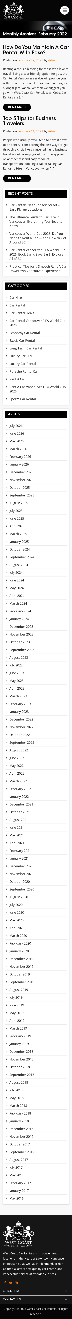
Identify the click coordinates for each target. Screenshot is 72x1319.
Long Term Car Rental (25, 348)
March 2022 (18, 781)
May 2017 (16, 1175)
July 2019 (16, 997)
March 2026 (18, 449)
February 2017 (20, 1183)
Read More (17, 107)
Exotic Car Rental (22, 340)
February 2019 (20, 1036)
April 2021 (16, 843)
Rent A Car (17, 379)
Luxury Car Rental (22, 364)
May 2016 (16, 1198)
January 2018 (19, 1121)
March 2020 (18, 935)
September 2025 (21, 495)
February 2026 (20, 456)
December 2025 (21, 472)
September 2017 (21, 1152)
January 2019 (19, 1044)
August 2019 (18, 990)
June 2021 (16, 827)
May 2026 (16, 441)
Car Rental (17, 305)
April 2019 (16, 1020)
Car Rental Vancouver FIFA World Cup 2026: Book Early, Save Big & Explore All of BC (37, 254)
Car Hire (15, 297)
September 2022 (21, 742)
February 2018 (20, 1113)
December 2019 (21, 959)
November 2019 (21, 966)
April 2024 (16, 596)
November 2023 (21, 634)
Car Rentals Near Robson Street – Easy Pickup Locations (34, 207)
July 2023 (16, 665)
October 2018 (19, 1067)
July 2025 (16, 511)
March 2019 (18, 1028)
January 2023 (19, 711)
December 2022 (21, 719)
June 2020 (16, 912)
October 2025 (19, 487)
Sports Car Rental (22, 399)
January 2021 (19, 858)
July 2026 (16, 426)
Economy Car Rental (24, 333)
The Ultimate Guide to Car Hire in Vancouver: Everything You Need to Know (36, 221)
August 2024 (18, 565)
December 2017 (21, 1129)
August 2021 (18, 820)
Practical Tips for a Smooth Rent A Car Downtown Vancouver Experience (38, 268)
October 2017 (19, 1144)
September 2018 (21, 1075)
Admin (52, 60)
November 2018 (21, 1059)
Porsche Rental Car (23, 371)
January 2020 (19, 951)
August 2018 (18, 1082)
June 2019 (16, 1005)
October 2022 (19, 735)
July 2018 (16, 1090)
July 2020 (16, 905)
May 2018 (16, 1098)
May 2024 (16, 588)
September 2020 (21, 889)
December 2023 (21, 626)
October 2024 (19, 549)
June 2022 (16, 758)
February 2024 (20, 611)
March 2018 (18, 1105)
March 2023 (18, 696)
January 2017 (19, 1190)
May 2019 (16, 1013)
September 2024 (21, 557)
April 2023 (16, 688)
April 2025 (16, 526)
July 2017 (16, 1167)
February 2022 (20, 789)
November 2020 (21, 874)
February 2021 (20, 850)
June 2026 (16, 433)
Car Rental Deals (21, 313)
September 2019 (21, 982)
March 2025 (18, 534)
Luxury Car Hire (21, 356)
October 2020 (19, 881)
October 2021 (19, 812)
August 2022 (18, 750)
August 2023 (18, 657)
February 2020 (20, 943)
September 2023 (21, 650)
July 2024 (16, 572)
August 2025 (18, 503)
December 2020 (21, 866)
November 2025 (21, 480)
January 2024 (19, 619)
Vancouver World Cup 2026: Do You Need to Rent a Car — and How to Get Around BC (37, 237)
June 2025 (16, 518)
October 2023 (19, 642)
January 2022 (19, 796)
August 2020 (18, 897)
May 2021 (16, 835)
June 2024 (16, 580)
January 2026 (19, 464)
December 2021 (21, 804)
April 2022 (16, 773)
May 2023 (16, 681)
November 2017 (21, 1136)
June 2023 (16, 673)
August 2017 (18, 1160)
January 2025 (19, 541)
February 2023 (20, 704)
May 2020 (16, 920)
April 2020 (16, 928)
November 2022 (21, 727)
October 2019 (19, 974)
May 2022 (16, 766)
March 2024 (18, 603)
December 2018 (21, 1051)
